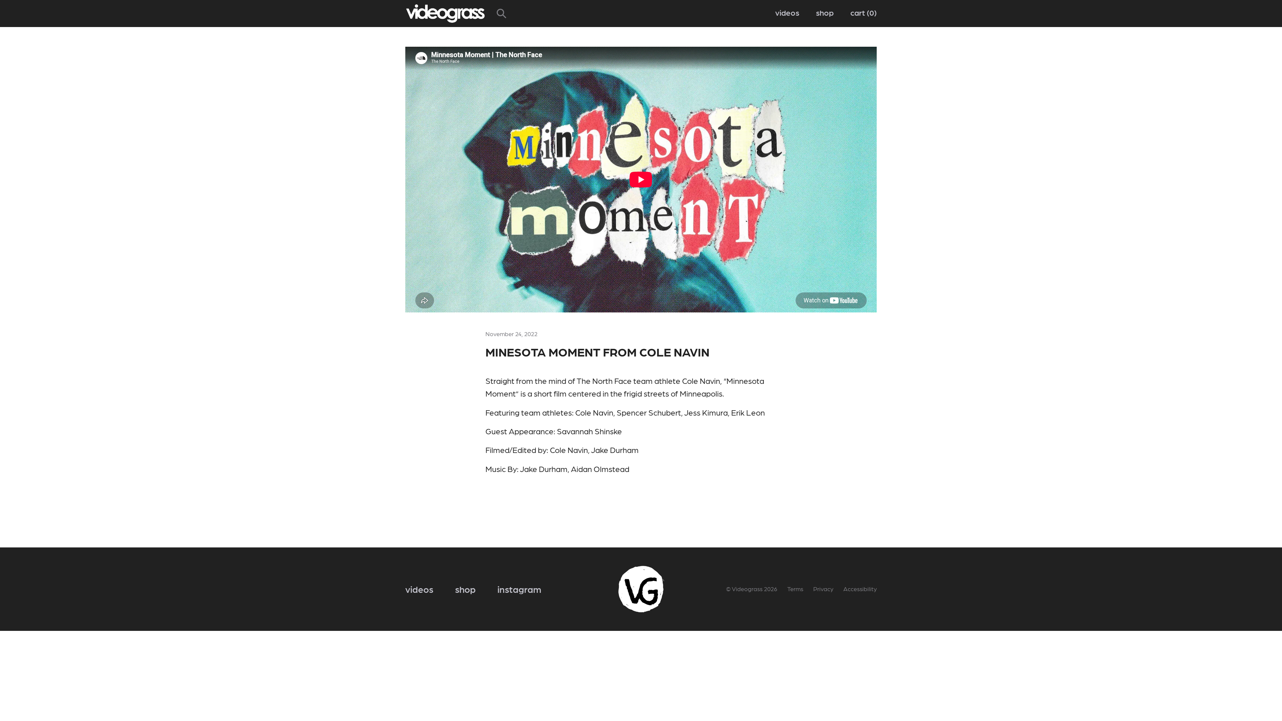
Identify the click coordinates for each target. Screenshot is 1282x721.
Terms (795, 588)
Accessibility (860, 588)
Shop (825, 12)
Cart (862, 12)
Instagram (519, 588)
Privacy (823, 588)
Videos (787, 12)
